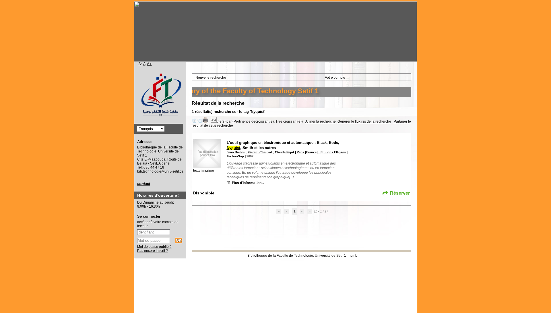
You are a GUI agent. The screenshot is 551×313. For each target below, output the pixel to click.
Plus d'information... (248, 183)
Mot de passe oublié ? (154, 247)
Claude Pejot (284, 152)
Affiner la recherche (320, 121)
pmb (353, 256)
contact (143, 183)
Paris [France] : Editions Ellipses (321, 152)
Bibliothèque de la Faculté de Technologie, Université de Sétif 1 (297, 256)
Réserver (400, 193)
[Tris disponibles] (214, 121)
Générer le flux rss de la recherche (364, 121)
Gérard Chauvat (260, 152)
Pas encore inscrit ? (152, 251)
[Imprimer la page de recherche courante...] (206, 121)
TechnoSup (235, 156)
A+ (149, 64)
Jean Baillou (236, 152)
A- (140, 63)
